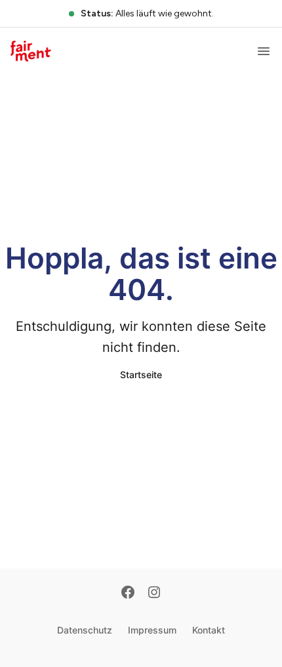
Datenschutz (84, 629)
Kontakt (208, 629)
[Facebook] (128, 593)
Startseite (141, 374)
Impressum (152, 629)
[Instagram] (154, 593)
